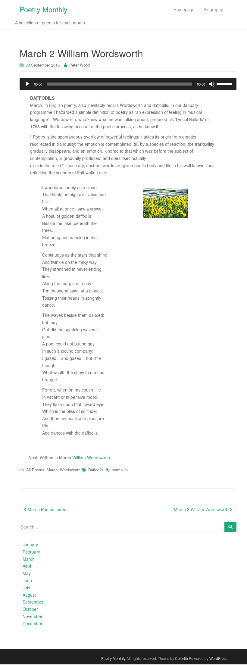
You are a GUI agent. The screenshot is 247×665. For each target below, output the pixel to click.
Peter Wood (79, 65)
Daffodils (95, 470)
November (32, 616)
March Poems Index (46, 509)
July (26, 588)
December (32, 623)
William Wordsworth (91, 457)
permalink (120, 470)
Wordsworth (70, 470)
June (27, 580)
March (52, 470)
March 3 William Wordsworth (202, 509)
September (33, 602)
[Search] (230, 527)
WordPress (218, 658)
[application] (128, 84)
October (30, 609)
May (27, 573)
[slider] (225, 83)
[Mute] (212, 84)
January (30, 545)
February (31, 552)
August (29, 595)
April (27, 566)
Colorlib (181, 658)
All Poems (35, 470)
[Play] (27, 84)
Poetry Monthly (43, 9)
